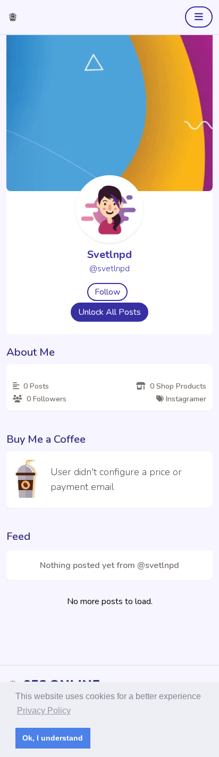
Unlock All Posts (109, 312)
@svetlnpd (109, 268)
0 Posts (35, 386)
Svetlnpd (109, 254)
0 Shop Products (177, 386)
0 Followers (45, 399)
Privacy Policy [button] (44, 710)
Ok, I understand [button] (52, 738)
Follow (107, 292)
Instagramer (185, 399)
